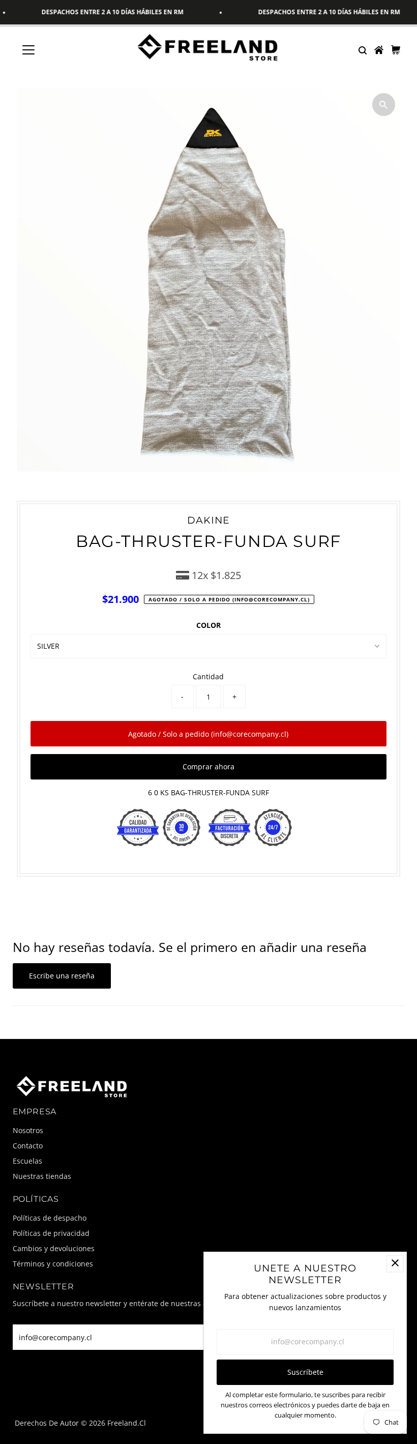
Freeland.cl (126, 1423)
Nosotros (28, 1130)
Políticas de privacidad (51, 1233)
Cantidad (208, 676)
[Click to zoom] (383, 104)
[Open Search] (362, 49)
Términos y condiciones (53, 1263)
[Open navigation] (62, 50)
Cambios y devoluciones (54, 1248)
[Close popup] (395, 1264)
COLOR (208, 625)
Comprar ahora (208, 766)
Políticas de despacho (49, 1218)
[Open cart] (395, 50)
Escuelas (27, 1161)
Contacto (28, 1145)
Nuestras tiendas (42, 1176)
